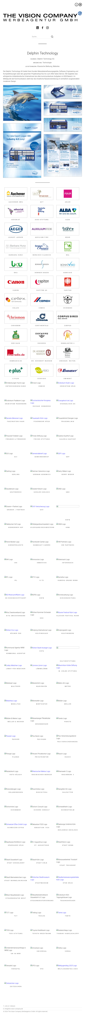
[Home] (42, 16)
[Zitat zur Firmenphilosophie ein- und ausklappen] (76, 4)
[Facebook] (42, 28)
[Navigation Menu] (80, 4)
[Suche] (52, 36)
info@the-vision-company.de (13, 1009)
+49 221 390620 (9, 1006)
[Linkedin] (37, 28)
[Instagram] (47, 28)
